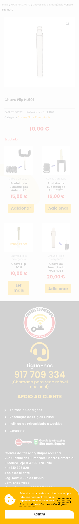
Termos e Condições (54, 504)
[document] (39, 262)
